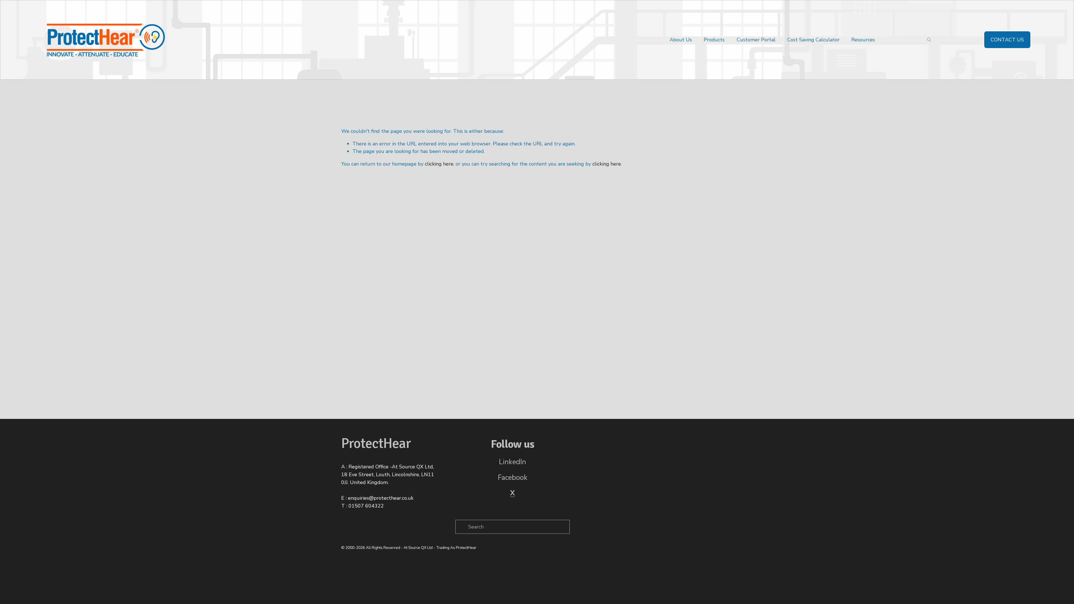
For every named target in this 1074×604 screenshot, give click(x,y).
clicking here (439, 164)
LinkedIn (512, 462)
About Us (681, 39)
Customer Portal (756, 39)
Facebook (512, 477)
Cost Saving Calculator (813, 39)
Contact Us (1007, 39)
